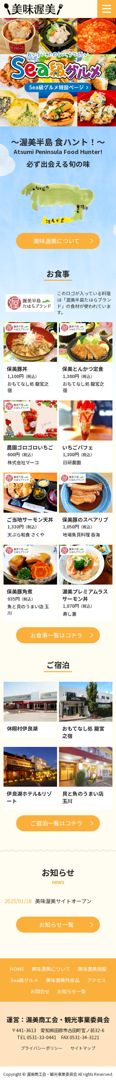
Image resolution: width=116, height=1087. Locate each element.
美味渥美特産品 (63, 980)
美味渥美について (57, 240)
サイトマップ (82, 1048)
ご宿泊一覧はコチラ (56, 823)
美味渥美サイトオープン (63, 901)
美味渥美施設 (92, 968)
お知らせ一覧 (56, 924)
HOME (17, 968)
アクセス (96, 980)
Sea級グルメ (24, 980)
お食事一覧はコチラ (56, 635)
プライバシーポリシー (42, 1048)
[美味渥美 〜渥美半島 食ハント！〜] (33, 13)
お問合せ (40, 991)
